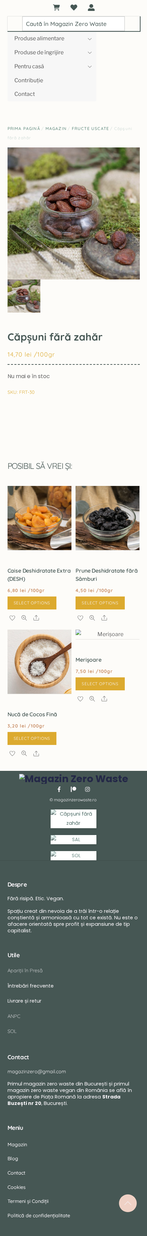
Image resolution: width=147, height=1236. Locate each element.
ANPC (14, 1016)
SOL (12, 1031)
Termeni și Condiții (28, 1201)
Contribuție (28, 80)
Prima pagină (24, 128)
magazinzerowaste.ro (75, 799)
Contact (24, 94)
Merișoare (89, 659)
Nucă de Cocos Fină (32, 714)
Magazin (56, 128)
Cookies (17, 1187)
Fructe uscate (90, 128)
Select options (32, 602)
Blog (13, 1158)
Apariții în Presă (25, 970)
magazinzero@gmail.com (37, 1071)
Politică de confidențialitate (39, 1215)
